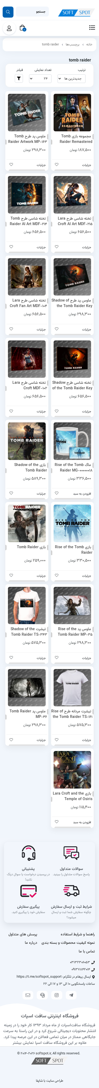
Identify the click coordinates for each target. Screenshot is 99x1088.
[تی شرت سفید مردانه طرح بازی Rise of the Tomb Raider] (72, 687)
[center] (8, 12)
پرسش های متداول (22, 934)
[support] (42, 995)
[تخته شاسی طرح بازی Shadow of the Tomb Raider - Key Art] (72, 359)
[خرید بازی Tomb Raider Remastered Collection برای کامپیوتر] (72, 112)
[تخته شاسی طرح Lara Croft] (26, 359)
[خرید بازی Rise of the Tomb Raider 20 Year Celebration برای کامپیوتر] (72, 523)
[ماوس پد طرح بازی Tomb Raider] (26, 687)
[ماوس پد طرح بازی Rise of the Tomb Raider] (72, 605)
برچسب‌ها (72, 44)
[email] (28, 995)
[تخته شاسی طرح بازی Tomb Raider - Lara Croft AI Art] (72, 194)
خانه (89, 44)
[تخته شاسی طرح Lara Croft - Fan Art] (26, 277)
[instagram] (56, 995)
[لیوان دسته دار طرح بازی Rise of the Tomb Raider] (72, 441)
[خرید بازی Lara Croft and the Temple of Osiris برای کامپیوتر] (72, 769)
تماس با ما (87, 952)
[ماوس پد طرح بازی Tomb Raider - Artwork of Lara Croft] (26, 112)
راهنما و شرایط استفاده (78, 934)
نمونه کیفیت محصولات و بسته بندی (68, 943)
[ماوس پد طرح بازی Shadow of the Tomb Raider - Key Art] (72, 277)
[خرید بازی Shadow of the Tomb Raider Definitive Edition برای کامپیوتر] (26, 441)
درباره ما (31, 943)
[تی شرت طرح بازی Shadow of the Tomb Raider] (26, 605)
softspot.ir (43, 1053)
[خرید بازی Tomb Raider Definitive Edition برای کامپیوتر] (26, 523)
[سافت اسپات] (49, 1060)
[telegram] (71, 995)
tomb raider (50, 44)
